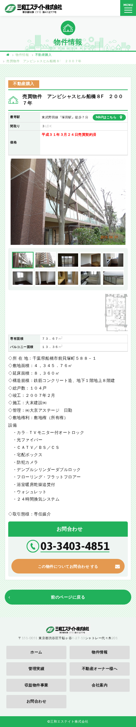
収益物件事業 (36, 685)
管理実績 (36, 669)
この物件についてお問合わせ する (68, 566)
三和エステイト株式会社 (34, 8)
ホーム (36, 652)
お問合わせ (36, 701)
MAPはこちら (106, 117)
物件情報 (100, 652)
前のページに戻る (68, 597)
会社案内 (100, 685)
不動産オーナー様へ (100, 669)
